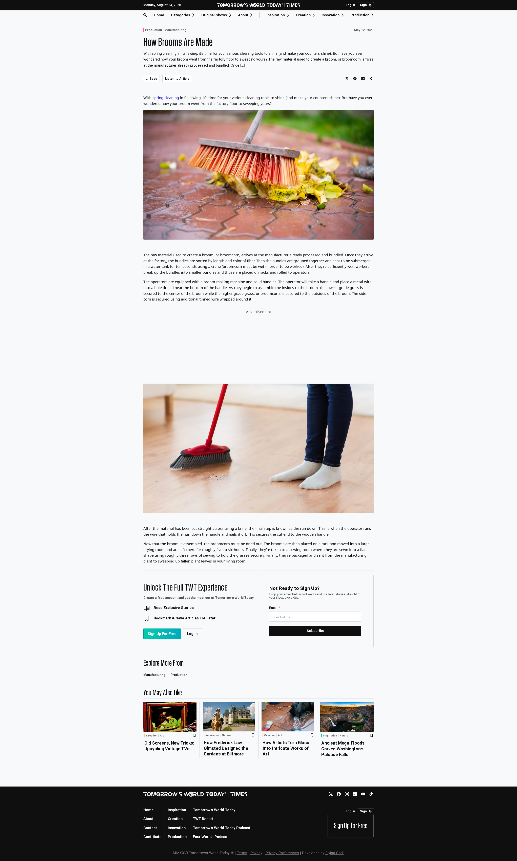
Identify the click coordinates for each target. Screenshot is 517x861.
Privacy (256, 853)
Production (153, 30)
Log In (350, 5)
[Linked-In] (354, 794)
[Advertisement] (258, 346)
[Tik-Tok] (371, 794)
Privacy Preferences (282, 853)
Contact (150, 828)
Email (273, 608)
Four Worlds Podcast (211, 837)
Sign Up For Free (162, 634)
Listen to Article (177, 79)
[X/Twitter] (330, 794)
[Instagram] (346, 794)
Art (162, 735)
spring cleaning (165, 97)
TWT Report (203, 819)
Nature (226, 735)
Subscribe (315, 630)
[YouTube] (363, 794)
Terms (242, 853)
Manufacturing (175, 30)
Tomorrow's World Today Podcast (221, 828)
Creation (151, 735)
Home (159, 15)
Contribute (152, 837)
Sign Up (366, 5)
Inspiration (212, 735)
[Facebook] (338, 794)
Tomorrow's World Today (214, 810)
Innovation (177, 828)
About (148, 819)
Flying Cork (334, 853)
